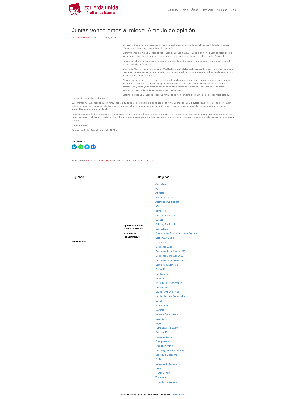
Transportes (161, 377)
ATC (157, 206)
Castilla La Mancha (165, 215)
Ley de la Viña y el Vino (167, 292)
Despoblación (162, 229)
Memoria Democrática (166, 314)
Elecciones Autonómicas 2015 (170, 251)
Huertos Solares (163, 274)
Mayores (159, 310)
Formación (160, 269)
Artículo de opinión (94, 160)
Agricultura (160, 184)
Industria (159, 278)
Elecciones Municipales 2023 (170, 260)
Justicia (141, 160)
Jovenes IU (161, 287)
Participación (161, 332)
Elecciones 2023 (163, 247)
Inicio (185, 10)
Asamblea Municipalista (167, 202)
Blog (233, 10)
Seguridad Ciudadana (166, 355)
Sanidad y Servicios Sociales (169, 350)
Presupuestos (162, 341)
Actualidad (173, 10)
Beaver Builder (178, 394)
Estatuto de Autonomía (166, 265)
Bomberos (160, 210)
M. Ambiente (161, 305)
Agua (158, 188)
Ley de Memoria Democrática (170, 296)
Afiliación (222, 10)
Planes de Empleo (164, 337)
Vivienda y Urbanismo (166, 382)
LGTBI (158, 300)
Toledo (158, 368)
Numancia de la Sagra (166, 327)
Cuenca (159, 220)
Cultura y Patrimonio (165, 224)
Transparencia (162, 372)
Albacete (159, 192)
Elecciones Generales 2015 (169, 255)
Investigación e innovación (168, 282)
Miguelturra (161, 319)
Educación (160, 242)
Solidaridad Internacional (167, 364)
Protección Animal (164, 345)
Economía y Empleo (165, 237)
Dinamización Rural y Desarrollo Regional (176, 233)
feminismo (130, 160)
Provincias (207, 10)
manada (150, 160)
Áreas (194, 10)
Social (158, 359)
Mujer (108, 160)
